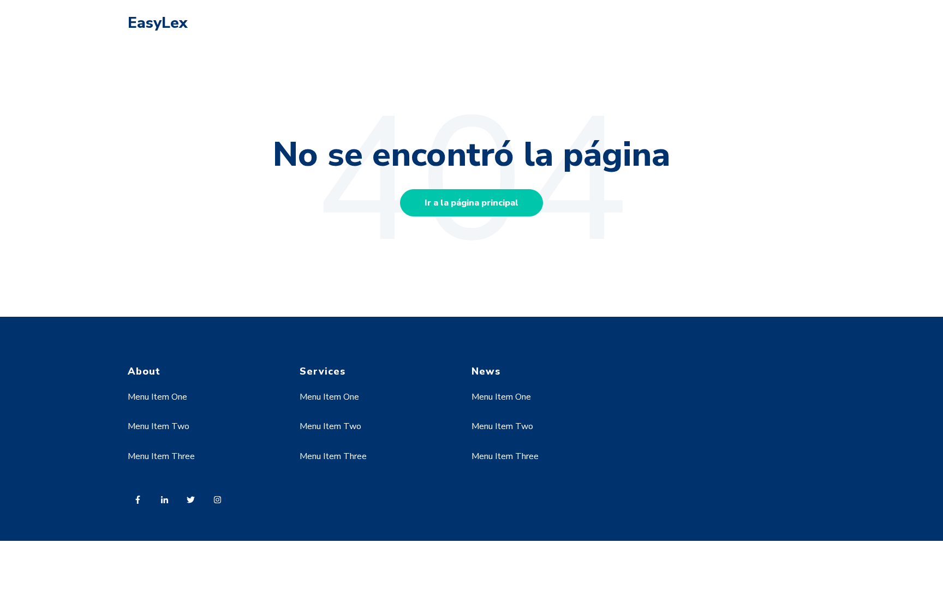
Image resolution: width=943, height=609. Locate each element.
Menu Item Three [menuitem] (161, 456)
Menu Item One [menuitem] (157, 397)
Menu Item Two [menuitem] (158, 426)
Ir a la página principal (471, 203)
